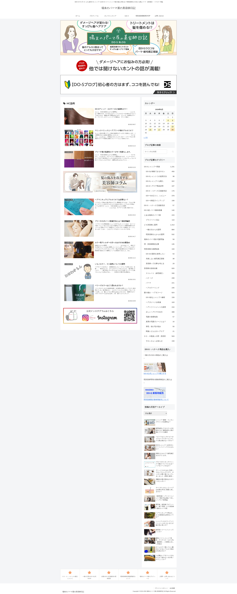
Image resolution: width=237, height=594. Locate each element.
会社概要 (172, 588)
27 (159, 130)
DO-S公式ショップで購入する (155, 373)
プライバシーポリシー (161, 588)
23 (172, 126)
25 (150, 130)
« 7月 (146, 138)
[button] (173, 152)
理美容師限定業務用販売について (156, 400)
